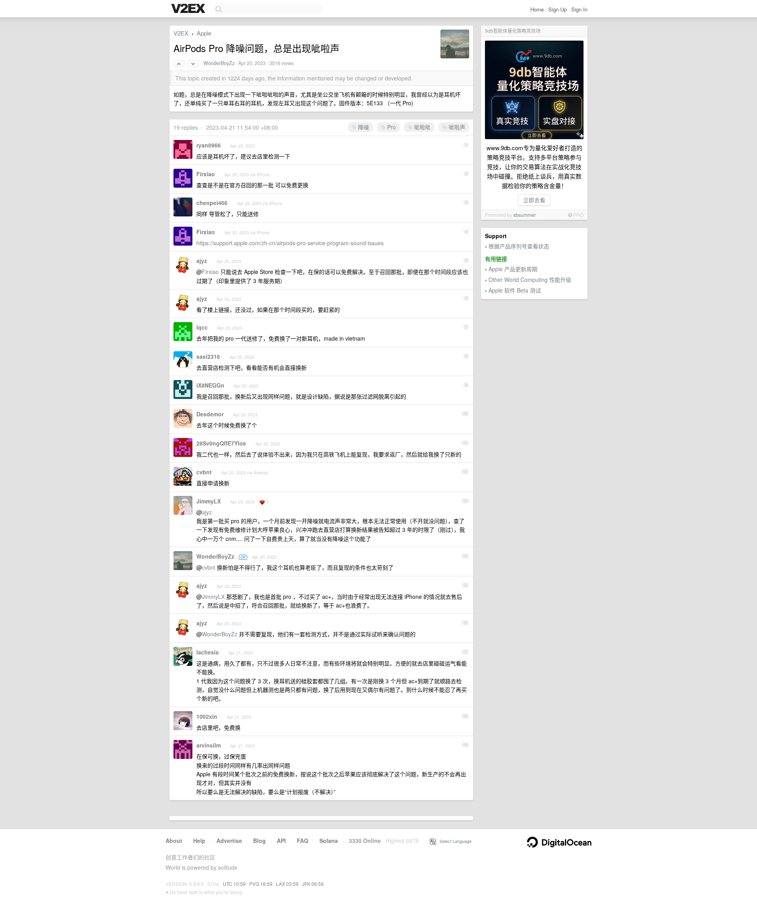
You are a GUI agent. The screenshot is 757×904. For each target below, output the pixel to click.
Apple (204, 33)
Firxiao (205, 174)
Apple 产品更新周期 (513, 269)
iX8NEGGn (210, 385)
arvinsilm (208, 745)
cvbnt (204, 472)
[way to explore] (189, 9)
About (174, 840)
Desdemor (210, 414)
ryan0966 (208, 145)
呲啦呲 (421, 127)
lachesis (207, 652)
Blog (259, 840)
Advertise (229, 840)
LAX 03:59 (287, 883)
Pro (391, 127)
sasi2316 (208, 356)
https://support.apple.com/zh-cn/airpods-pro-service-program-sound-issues (290, 243)
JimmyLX (208, 501)
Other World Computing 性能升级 (530, 279)
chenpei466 (211, 203)
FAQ (302, 840)
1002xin (206, 716)
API (281, 840)
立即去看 (534, 200)
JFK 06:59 (313, 883)
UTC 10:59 (234, 883)
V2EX (180, 33)
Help (199, 840)
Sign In (579, 9)
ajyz (201, 261)
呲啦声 (456, 127)
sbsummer (524, 214)
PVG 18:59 (260, 883)
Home (537, 9)
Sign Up (557, 9)
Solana (328, 840)
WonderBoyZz (219, 63)
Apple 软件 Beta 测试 (515, 290)
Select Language (454, 841)
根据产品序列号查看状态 (519, 246)
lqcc (202, 327)
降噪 (362, 127)
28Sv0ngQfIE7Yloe (221, 443)
